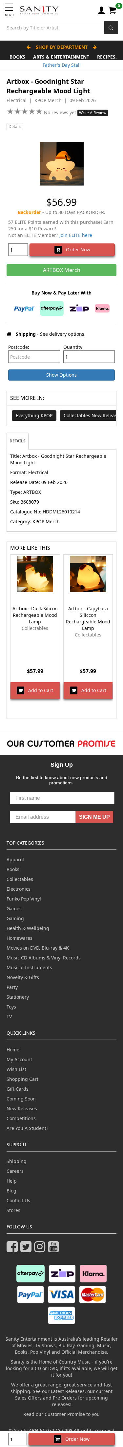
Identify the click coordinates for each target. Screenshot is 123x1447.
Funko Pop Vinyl (24, 899)
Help (12, 1181)
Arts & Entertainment (61, 57)
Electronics (19, 889)
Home (13, 1049)
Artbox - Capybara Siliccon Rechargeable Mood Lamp (88, 618)
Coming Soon (21, 1099)
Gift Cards (18, 1089)
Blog (11, 1191)
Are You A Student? (27, 1128)
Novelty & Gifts (23, 977)
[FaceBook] (13, 1249)
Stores (13, 1210)
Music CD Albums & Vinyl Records (44, 958)
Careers (15, 1171)
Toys (11, 1007)
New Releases (22, 1108)
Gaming (15, 918)
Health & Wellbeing (28, 928)
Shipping (17, 1161)
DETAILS (18, 441)
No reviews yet (60, 112)
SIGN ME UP (94, 817)
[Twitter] (27, 1249)
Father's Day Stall (62, 65)
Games (14, 908)
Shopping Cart (22, 1079)
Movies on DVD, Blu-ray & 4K (38, 948)
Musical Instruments (29, 967)
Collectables (20, 879)
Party (12, 987)
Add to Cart (38, 690)
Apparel (15, 859)
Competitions (21, 1118)
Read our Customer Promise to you (61, 1414)
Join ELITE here (75, 235)
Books (17, 57)
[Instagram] (41, 1249)
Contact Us (18, 1200)
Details (15, 126)
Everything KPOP (34, 415)
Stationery (18, 997)
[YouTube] (55, 1249)
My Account (19, 1059)
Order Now (76, 249)
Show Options (61, 375)
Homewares (19, 938)
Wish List (16, 1069)
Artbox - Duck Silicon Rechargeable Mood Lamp (35, 615)
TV (9, 1016)
